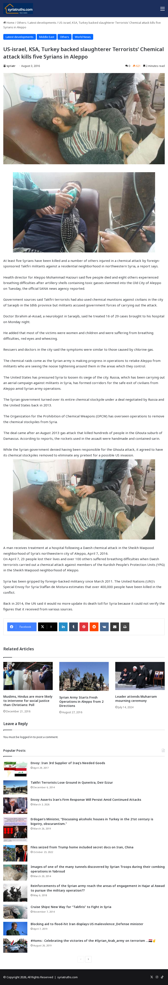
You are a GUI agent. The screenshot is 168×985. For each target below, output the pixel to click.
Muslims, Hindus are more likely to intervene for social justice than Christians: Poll (27, 700)
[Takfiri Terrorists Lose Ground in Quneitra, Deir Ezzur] (15, 787)
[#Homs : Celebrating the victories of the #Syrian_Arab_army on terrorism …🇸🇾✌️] (15, 946)
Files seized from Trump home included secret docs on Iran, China (82, 847)
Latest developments (42, 23)
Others (21, 23)
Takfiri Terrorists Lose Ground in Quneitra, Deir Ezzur (72, 782)
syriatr (11, 66)
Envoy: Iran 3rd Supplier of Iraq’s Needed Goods (68, 763)
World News (83, 37)
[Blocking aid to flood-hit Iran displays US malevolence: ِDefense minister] (15, 928)
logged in (26, 737)
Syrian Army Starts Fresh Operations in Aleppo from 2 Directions (81, 701)
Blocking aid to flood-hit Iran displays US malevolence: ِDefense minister (87, 924)
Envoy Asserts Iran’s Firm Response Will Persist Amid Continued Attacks (86, 799)
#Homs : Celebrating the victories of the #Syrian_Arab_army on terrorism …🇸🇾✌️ (93, 941)
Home (10, 23)
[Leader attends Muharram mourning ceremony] (140, 676)
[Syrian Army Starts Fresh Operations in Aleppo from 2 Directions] (84, 676)
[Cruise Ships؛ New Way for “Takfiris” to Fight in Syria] (15, 912)
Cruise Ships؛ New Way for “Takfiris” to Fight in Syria (71, 907)
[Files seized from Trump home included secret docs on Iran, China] (15, 853)
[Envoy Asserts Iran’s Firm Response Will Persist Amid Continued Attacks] (15, 805)
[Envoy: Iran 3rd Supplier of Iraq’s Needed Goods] (15, 769)
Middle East (46, 37)
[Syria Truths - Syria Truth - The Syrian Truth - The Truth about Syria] (18, 8)
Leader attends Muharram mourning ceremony (136, 698)
